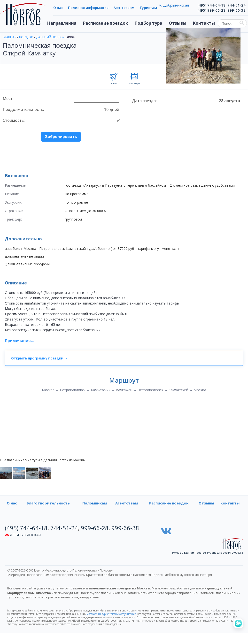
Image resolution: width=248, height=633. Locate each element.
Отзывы (177, 23)
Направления (61, 23)
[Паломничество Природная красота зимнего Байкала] (19, 472)
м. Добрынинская (174, 5)
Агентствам (124, 7)
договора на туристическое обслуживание (111, 614)
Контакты (204, 23)
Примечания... (19, 340)
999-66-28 (94, 528)
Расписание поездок (105, 23)
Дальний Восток (50, 37)
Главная (9, 37)
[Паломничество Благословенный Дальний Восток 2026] (32, 472)
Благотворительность (48, 503)
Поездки (26, 37)
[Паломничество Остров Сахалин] (6, 472)
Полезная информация (88, 7)
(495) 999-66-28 (211, 10)
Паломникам (94, 503)
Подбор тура (148, 23)
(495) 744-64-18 (211, 5)
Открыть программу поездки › (39, 358)
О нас (58, 7)
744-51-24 (236, 5)
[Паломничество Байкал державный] (45, 472)
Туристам (148, 7)
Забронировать (61, 136)
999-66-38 (236, 10)
